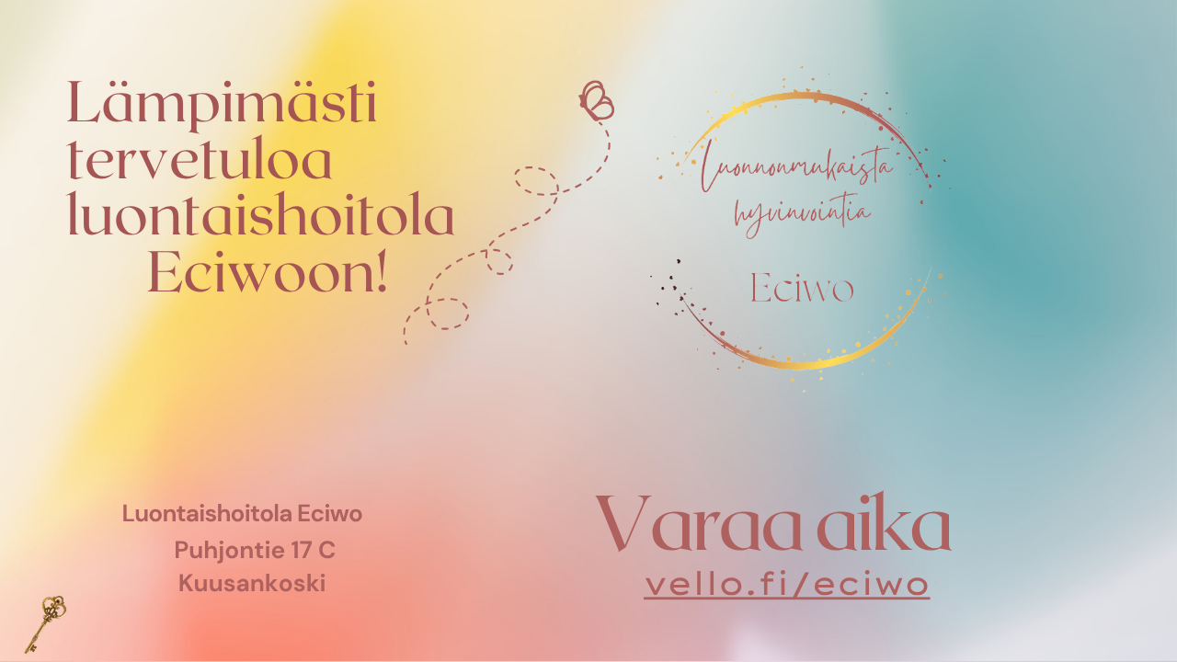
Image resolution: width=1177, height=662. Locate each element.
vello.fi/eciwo (787, 584)
